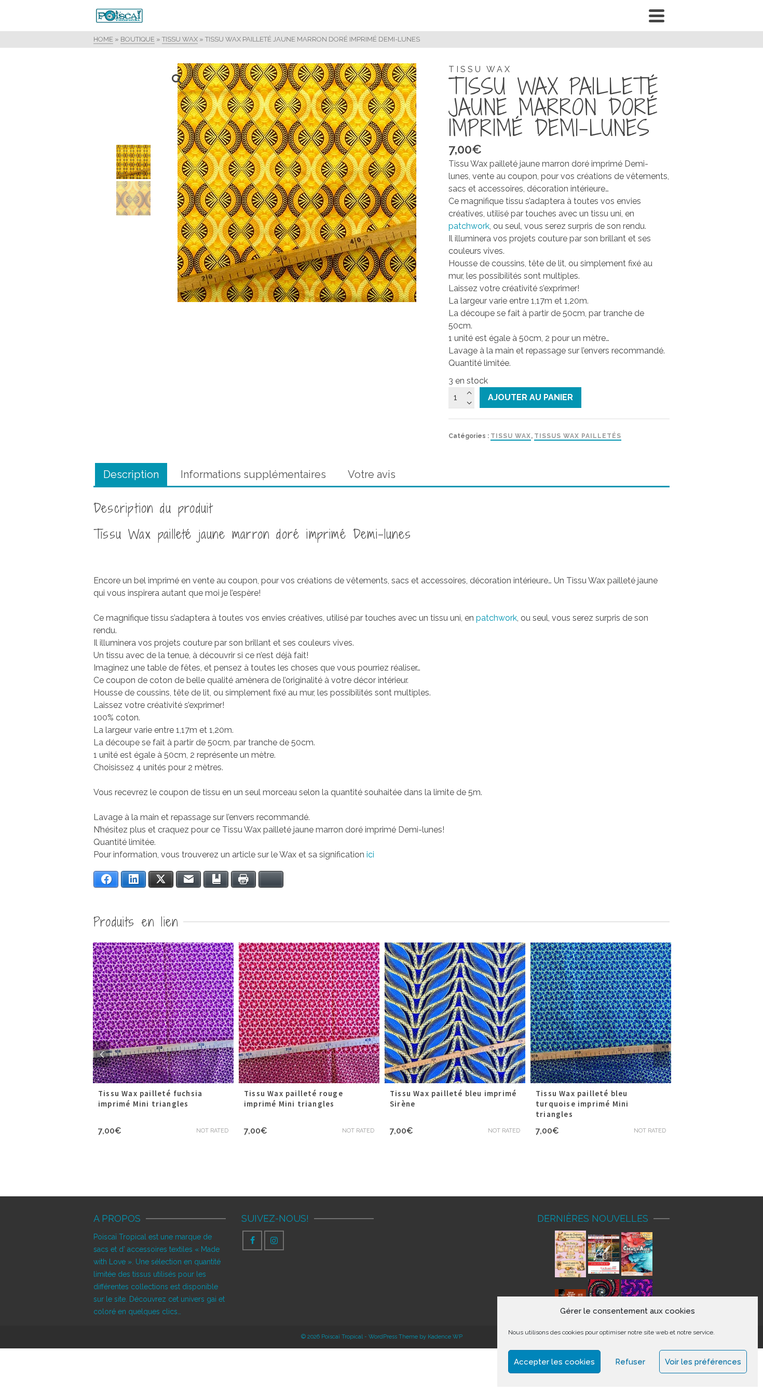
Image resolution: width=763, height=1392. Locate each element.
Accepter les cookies (554, 1362)
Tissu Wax (511, 436)
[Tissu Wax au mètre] (636, 1295)
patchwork (468, 226)
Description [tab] (131, 474)
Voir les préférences (703, 1362)
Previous (102, 1054)
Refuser (630, 1362)
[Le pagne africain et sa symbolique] (603, 1295)
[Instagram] (274, 1240)
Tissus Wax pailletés (577, 436)
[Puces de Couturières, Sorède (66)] (570, 1254)
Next (661, 1054)
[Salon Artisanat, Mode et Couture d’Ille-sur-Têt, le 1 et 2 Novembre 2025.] (570, 1294)
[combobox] (559, 176)
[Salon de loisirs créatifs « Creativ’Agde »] (636, 1254)
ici (371, 854)
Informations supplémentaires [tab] (253, 474)
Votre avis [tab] (372, 474)
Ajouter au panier (530, 397)
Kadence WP (445, 1336)
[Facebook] (252, 1240)
